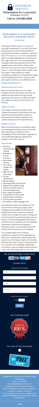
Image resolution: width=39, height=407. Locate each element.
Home (5, 388)
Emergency (11, 391)
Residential (12, 388)
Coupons (19, 391)
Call (20, 404)
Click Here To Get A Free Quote (19, 346)
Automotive (31, 388)
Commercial (22, 388)
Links (34, 393)
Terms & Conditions (9, 393)
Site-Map (28, 393)
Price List (21, 393)
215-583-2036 (24, 18)
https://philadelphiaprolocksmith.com (19, 384)
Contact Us (28, 391)
